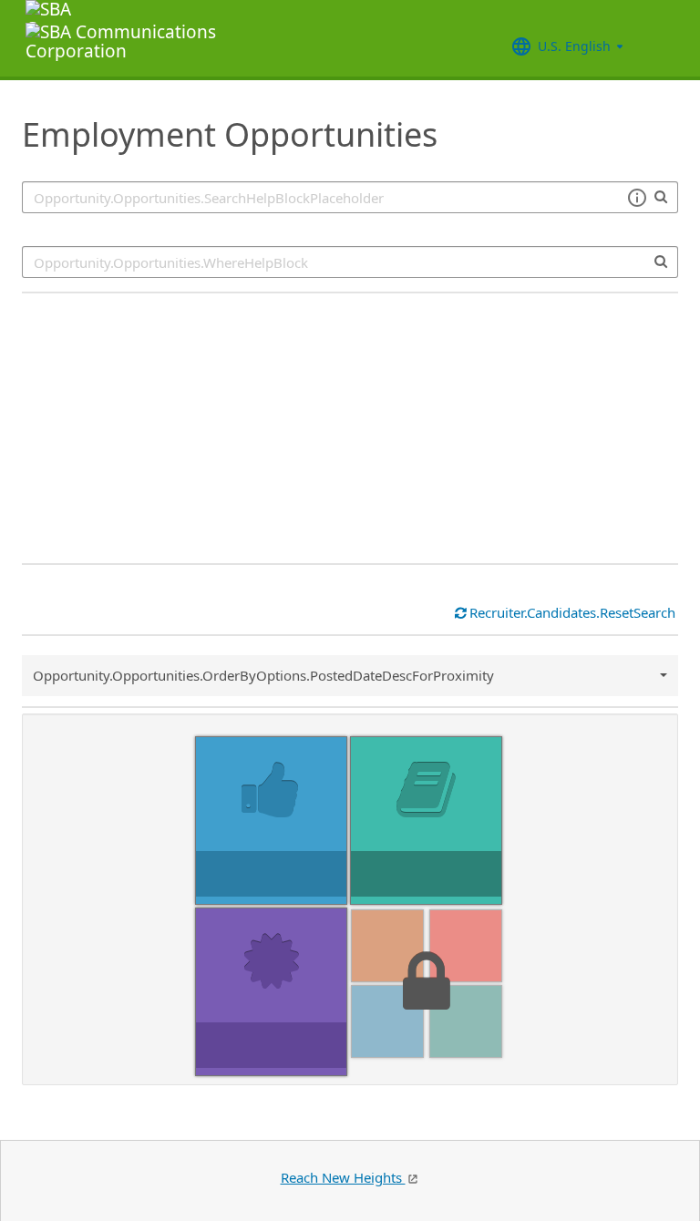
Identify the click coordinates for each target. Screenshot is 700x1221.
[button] (636, 198)
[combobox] (350, 262)
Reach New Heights (343, 1177)
